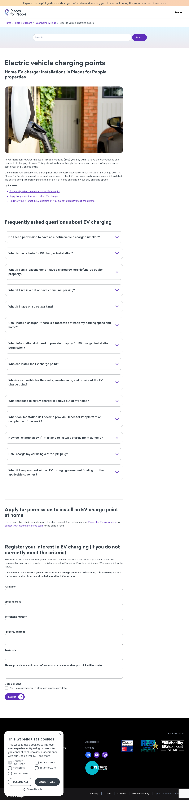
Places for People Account (103, 522)
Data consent (13, 683)
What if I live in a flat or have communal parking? (41, 290)
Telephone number (16, 616)
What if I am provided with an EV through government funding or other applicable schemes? (56, 472)
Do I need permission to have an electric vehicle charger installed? (54, 237)
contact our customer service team (24, 525)
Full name (10, 586)
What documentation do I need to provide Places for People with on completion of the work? (54, 419)
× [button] (60, 734)
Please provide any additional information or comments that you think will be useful (53, 665)
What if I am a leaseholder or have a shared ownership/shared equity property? (55, 272)
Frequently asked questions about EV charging (34, 191)
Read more (159, 3)
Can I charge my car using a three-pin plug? (38, 454)
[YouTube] (97, 755)
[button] (34, 789)
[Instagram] (105, 755)
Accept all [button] (47, 782)
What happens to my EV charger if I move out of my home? (49, 401)
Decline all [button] (20, 781)
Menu (178, 12)
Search (139, 37)
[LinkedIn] (88, 755)
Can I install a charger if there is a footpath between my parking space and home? (59, 325)
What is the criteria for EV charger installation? (40, 253)
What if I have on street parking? (31, 306)
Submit (12, 696)
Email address (13, 601)
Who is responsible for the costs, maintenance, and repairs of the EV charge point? (55, 382)
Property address (15, 631)
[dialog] (33, 763)
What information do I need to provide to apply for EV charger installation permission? (58, 345)
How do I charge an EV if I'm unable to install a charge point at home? (56, 437)
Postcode (10, 650)
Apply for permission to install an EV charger (33, 196)
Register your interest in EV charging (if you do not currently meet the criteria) (52, 200)
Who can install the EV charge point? (33, 364)
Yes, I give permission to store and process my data (38, 688)
